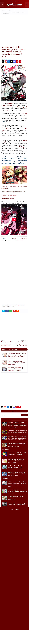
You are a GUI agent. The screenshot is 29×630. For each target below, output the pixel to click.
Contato (17, 509)
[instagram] (14, 1)
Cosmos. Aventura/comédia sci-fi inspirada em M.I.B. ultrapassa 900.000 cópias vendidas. (16, 363)
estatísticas (9, 10)
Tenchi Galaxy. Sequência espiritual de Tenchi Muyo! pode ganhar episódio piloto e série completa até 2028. (17, 474)
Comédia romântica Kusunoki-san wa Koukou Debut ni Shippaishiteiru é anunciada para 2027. (16, 461)
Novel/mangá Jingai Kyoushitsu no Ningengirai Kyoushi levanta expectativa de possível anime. (17, 491)
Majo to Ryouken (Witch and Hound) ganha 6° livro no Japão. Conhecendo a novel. (17, 503)
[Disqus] (14, 285)
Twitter (3, 240)
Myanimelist (18, 240)
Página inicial (4, 10)
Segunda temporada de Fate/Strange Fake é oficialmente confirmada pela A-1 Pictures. (17, 454)
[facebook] (16, 1)
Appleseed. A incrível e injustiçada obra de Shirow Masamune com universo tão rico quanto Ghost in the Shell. (17, 445)
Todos (13, 306)
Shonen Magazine (19, 238)
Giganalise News (21, 305)
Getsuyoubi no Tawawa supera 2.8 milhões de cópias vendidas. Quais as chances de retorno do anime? (16, 369)
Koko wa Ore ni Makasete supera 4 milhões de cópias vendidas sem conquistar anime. (15, 498)
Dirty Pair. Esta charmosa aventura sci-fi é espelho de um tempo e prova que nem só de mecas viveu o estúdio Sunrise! (17, 438)
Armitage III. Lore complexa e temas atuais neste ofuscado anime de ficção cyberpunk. (17, 431)
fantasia (10, 305)
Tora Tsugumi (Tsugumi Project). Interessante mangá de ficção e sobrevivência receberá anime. (15, 467)
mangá (4, 306)
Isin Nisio (7, 110)
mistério (8, 306)
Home (12, 509)
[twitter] (11, 1)
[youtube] (18, 1)
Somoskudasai (10, 240)
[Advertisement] (14, 31)
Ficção (14, 305)
